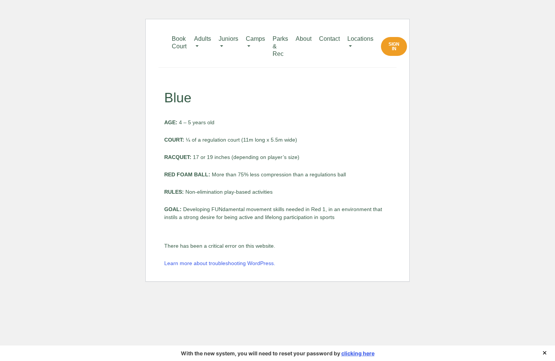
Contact (329, 38)
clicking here (358, 353)
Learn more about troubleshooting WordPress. (219, 263)
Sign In (393, 46)
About (303, 38)
